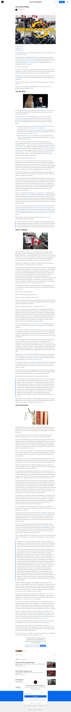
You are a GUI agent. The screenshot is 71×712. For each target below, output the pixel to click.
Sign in (67, 2)
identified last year (19, 77)
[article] (35, 665)
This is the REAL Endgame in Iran (23, 671)
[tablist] (21, 659)
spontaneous (42, 618)
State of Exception (44, 526)
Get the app (41, 706)
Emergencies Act (44, 110)
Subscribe (62, 2)
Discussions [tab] (24, 659)
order (46, 618)
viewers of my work (23, 354)
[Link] (14, 91)
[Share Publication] (57, 2)
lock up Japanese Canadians (40, 130)
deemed (19, 132)
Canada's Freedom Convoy (41, 207)
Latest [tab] (19, 659)
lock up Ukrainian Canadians (40, 126)
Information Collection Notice (35, 700)
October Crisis (28, 135)
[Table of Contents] (1, 356)
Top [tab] (16, 659)
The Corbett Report (21, 9)
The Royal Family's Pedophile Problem (25, 662)
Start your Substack (32, 706)
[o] (51, 665)
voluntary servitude (36, 359)
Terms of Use (41, 698)
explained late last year (22, 116)
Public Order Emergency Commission (24, 59)
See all (17, 687)
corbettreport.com (19, 48)
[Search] (55, 2)
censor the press (33, 133)
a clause (38, 183)
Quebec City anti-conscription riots (36, 128)
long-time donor (40, 193)
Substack (30, 709)
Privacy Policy (44, 700)
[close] (46, 681)
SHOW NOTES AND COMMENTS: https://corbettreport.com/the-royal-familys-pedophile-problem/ (30, 664)
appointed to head (26, 194)
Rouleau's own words (45, 217)
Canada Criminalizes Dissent (41, 211)
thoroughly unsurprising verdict (29, 62)
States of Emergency (43, 514)
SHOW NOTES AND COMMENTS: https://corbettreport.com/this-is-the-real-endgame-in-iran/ (29, 673)
